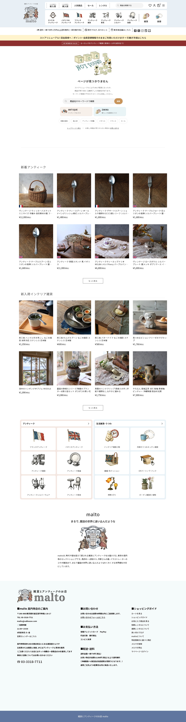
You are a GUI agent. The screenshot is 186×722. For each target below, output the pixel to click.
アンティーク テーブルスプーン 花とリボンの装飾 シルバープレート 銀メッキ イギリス (35, 263)
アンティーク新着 (88, 121)
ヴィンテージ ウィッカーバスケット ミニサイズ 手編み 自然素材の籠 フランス (35, 212)
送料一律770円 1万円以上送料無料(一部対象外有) (60, 30)
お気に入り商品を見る (140, 621)
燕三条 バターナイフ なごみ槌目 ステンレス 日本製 (111, 339)
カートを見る (136, 613)
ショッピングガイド (139, 617)
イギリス (102, 121)
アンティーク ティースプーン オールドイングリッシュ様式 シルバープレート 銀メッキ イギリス (73, 212)
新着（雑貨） (64, 121)
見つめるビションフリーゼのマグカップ (150, 339)
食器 (159, 21)
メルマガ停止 (136, 647)
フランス (113, 121)
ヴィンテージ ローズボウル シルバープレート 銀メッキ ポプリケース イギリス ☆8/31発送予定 (149, 263)
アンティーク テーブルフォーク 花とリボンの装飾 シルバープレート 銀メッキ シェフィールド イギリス (149, 212)
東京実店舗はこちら (122, 30)
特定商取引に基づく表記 (141, 640)
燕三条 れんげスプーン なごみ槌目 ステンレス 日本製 (73, 339)
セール (123, 121)
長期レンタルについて (140, 628)
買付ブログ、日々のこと (98, 30)
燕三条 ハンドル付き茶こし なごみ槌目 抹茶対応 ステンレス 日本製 (35, 339)
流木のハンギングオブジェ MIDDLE (35, 388)
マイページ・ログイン (139, 651)
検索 (118, 101)
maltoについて (137, 636)
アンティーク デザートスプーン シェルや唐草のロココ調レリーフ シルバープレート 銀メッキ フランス (111, 212)
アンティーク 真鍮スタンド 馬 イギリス (73, 263)
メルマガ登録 (136, 644)
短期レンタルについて (140, 625)
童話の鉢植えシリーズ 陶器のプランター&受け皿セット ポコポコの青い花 (74, 390)
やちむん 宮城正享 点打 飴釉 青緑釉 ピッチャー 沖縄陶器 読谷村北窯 (149, 390)
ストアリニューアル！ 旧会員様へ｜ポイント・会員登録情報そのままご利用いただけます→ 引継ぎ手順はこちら (93, 37)
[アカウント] (154, 5)
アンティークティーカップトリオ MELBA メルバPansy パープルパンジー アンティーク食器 (111, 263)
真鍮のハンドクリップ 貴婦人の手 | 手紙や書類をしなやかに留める (112, 390)
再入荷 (75, 121)
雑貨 (146, 21)
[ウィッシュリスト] (150, 5)
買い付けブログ (137, 632)
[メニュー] (163, 5)
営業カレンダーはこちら (27, 636)
